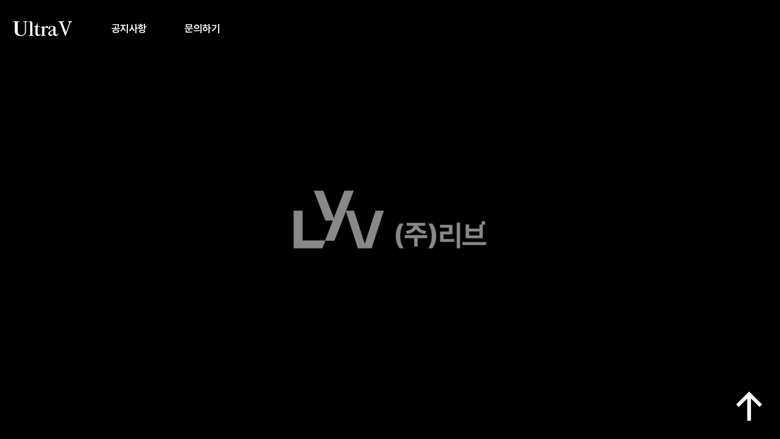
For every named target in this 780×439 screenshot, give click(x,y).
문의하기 (202, 28)
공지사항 (129, 28)
